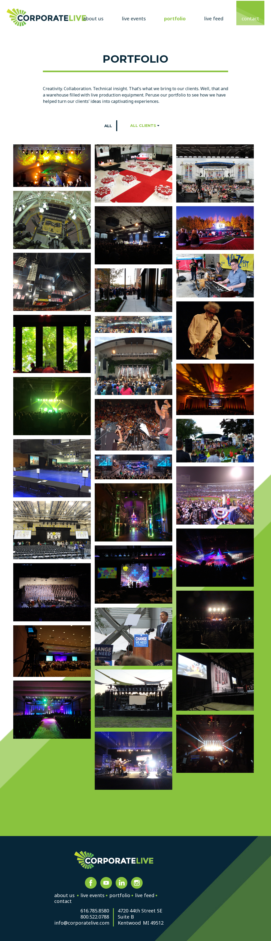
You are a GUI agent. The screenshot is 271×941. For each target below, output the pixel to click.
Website (46, 17)
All (108, 125)
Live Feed (213, 18)
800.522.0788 (94, 917)
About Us (93, 18)
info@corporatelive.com (81, 923)
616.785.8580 (94, 911)
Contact (250, 18)
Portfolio (175, 18)
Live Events (134, 18)
